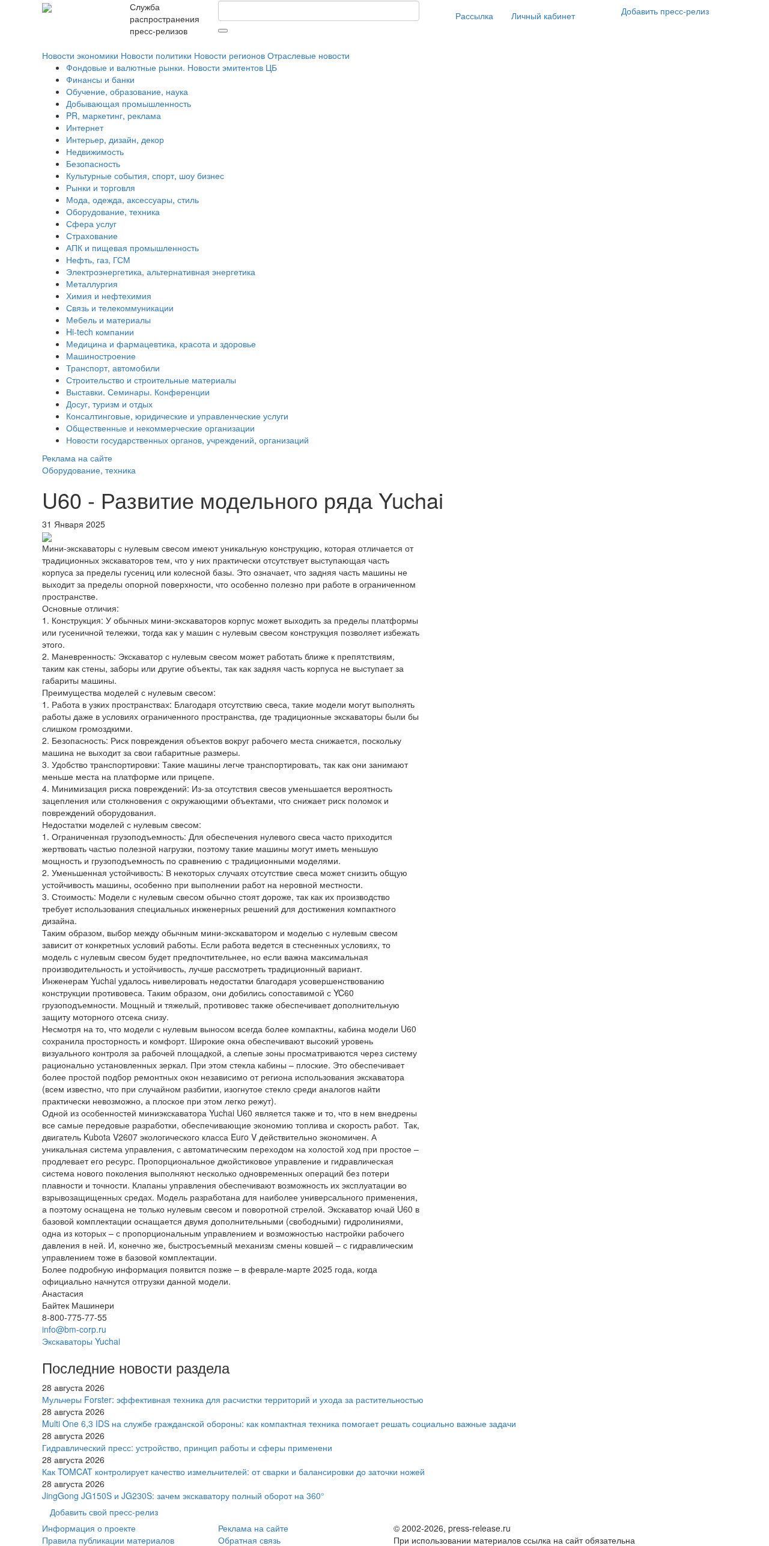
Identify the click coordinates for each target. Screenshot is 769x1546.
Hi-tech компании (100, 332)
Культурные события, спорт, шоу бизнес (145, 175)
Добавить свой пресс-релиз (104, 1512)
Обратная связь (249, 1540)
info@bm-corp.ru (74, 1329)
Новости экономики (80, 55)
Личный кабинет (543, 16)
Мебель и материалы (108, 320)
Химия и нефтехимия (108, 296)
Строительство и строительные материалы (151, 380)
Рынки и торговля (100, 187)
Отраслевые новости (308, 55)
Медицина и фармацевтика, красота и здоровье (161, 344)
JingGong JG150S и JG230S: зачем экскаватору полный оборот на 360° (183, 1496)
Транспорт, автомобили (113, 368)
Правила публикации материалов (108, 1540)
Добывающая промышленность (128, 103)
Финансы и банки (100, 79)
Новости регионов (229, 55)
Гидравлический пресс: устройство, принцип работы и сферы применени (187, 1447)
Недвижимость (95, 151)
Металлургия (92, 284)
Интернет (84, 127)
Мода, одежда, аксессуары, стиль (132, 199)
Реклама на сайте (77, 458)
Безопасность (93, 163)
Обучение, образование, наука (127, 91)
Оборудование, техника (113, 211)
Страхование (92, 236)
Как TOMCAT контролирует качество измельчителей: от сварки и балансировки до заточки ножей (233, 1471)
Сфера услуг (91, 224)
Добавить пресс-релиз (665, 11)
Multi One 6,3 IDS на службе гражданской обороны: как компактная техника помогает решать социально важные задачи (279, 1423)
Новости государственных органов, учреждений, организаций (187, 440)
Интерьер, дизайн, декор (115, 139)
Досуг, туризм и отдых (109, 404)
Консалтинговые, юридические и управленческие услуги (177, 416)
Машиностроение (101, 356)
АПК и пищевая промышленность (132, 248)
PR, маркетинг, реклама (113, 115)
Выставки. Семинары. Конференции (138, 392)
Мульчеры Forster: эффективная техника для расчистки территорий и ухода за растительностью (233, 1399)
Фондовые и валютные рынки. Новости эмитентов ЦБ (171, 67)
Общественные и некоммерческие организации (160, 428)
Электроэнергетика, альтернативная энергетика (160, 272)
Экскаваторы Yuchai (81, 1341)
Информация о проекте (89, 1528)
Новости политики (156, 55)
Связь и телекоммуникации (120, 308)
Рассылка (474, 16)
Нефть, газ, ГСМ (98, 260)
